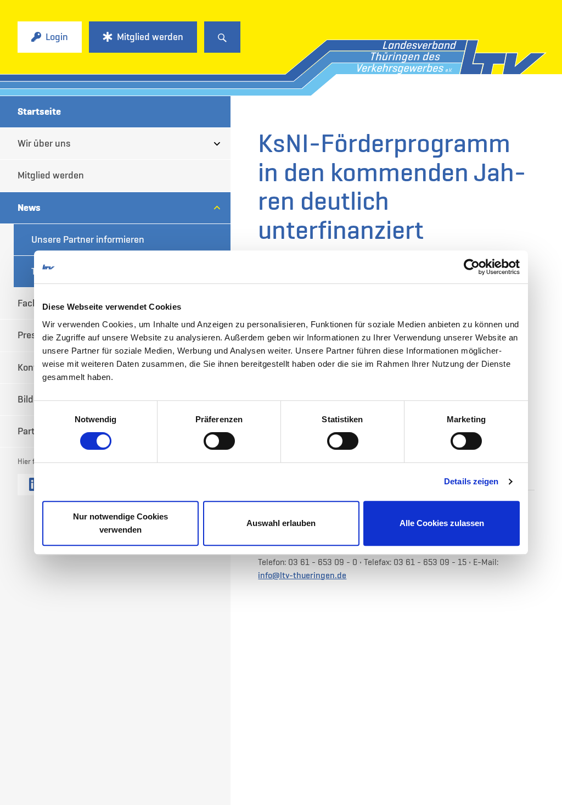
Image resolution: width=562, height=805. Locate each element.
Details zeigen (471, 481)
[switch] (219, 441)
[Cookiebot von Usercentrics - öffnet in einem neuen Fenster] (472, 267)
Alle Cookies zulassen (442, 523)
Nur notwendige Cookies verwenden (120, 523)
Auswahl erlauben (281, 523)
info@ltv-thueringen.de (302, 575)
